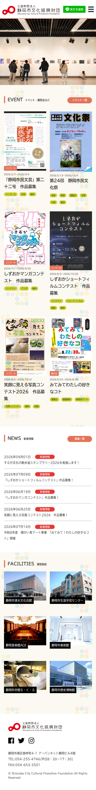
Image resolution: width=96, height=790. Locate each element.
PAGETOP (85, 777)
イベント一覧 (79, 100)
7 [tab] (68, 78)
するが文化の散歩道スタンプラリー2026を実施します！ (42, 462)
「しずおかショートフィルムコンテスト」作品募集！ (39, 480)
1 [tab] (28, 78)
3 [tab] (41, 78)
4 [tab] (48, 78)
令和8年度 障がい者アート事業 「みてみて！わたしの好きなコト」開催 (46, 535)
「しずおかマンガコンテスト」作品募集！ (31, 497)
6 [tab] (61, 78)
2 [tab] (34, 78)
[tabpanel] (48, 51)
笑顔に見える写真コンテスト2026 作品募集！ (36, 515)
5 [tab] (54, 78)
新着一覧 (80, 438)
